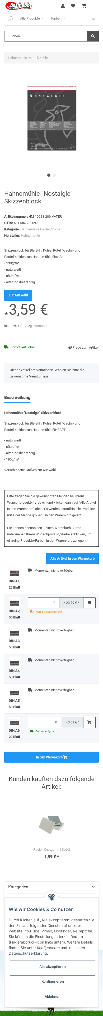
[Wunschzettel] (73, 6)
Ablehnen (52, 996)
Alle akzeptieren (52, 966)
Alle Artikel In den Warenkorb (72, 559)
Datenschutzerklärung (28, 953)
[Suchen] (93, 36)
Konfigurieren (52, 981)
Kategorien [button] (18, 886)
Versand (40, 326)
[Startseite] (10, 18)
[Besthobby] (18, 6)
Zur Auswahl (18, 295)
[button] (63, 6)
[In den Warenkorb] (89, 602)
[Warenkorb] (84, 6)
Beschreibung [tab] (17, 397)
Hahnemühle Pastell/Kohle (40, 229)
